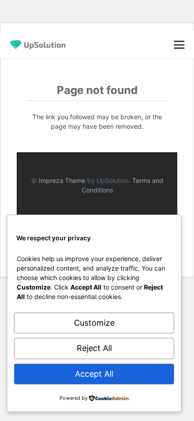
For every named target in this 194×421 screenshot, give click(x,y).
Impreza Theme (62, 180)
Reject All (94, 348)
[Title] (37, 44)
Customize (94, 322)
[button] (179, 44)
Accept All (94, 374)
